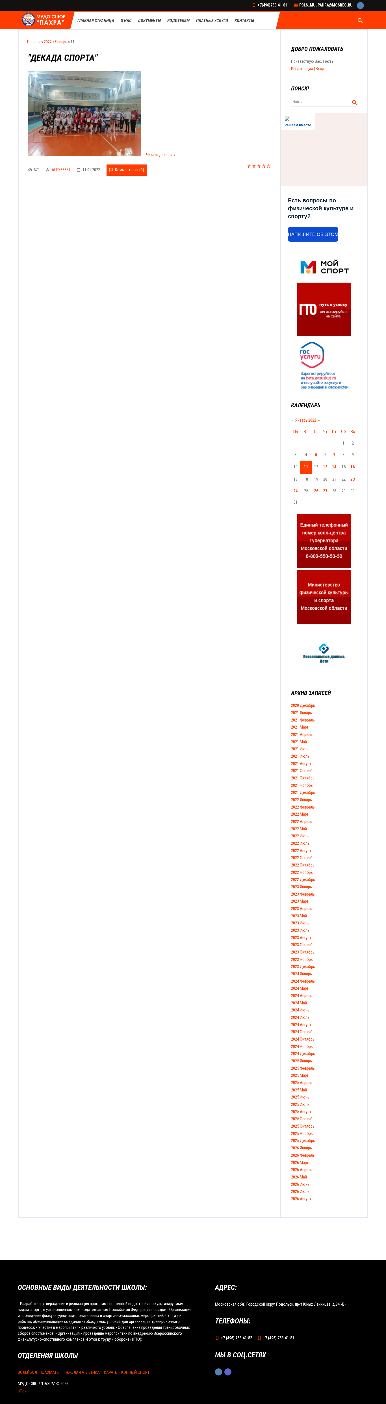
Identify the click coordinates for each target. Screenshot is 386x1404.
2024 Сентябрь (303, 1031)
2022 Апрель (301, 821)
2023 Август (301, 937)
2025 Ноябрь (302, 1133)
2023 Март (300, 901)
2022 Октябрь (303, 865)
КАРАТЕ (110, 1372)
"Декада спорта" (62, 57)
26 (316, 490)
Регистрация (302, 68)
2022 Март (300, 814)
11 (306, 466)
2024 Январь (301, 973)
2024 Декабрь (303, 1053)
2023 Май (299, 915)
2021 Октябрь (303, 778)
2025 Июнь (300, 1097)
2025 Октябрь (303, 1126)
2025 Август (301, 1111)
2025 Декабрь (303, 1140)
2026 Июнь (300, 1184)
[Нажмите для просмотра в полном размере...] (84, 154)
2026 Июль (300, 1191)
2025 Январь (301, 1060)
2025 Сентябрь (303, 1118)
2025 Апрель (301, 1082)
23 (352, 479)
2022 (48, 41)
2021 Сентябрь (303, 770)
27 (325, 490)
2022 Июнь (300, 835)
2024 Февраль (303, 981)
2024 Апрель (301, 995)
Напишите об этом (313, 234)
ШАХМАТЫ (50, 1372)
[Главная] (44, 20)
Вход (320, 68)
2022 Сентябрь (303, 857)
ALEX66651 (61, 169)
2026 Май (299, 1177)
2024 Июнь (300, 1010)
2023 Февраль (303, 894)
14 (334, 466)
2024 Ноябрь (302, 1046)
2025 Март (300, 1075)
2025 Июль (300, 1104)
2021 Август (301, 763)
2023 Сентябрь (303, 944)
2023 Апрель (301, 908)
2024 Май (299, 1003)
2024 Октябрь (303, 1039)
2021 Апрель (301, 734)
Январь (61, 41)
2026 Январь (301, 1147)
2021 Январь (301, 712)
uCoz (22, 1391)
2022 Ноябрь (302, 872)
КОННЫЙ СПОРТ (135, 1372)
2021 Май (299, 741)
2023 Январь (301, 886)
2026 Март (300, 1162)
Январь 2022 (305, 420)
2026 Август (301, 1198)
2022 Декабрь (303, 879)
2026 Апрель (301, 1169)
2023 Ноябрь (302, 959)
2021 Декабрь (303, 792)
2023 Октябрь (303, 952)
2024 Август (301, 1024)
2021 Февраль (303, 720)
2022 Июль (300, 843)
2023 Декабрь (303, 966)
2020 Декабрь (303, 705)
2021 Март (300, 727)
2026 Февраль (303, 1155)
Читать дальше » (160, 154)
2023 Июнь (300, 923)
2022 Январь (301, 799)
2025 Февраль (303, 1068)
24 (295, 490)
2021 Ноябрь (302, 785)
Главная (33, 41)
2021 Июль (300, 756)
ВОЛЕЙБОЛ (27, 1372)
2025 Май (299, 1090)
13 (325, 466)
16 (352, 466)
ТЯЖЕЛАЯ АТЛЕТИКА (82, 1372)
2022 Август (301, 850)
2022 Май (299, 828)
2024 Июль (300, 1017)
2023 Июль (300, 930)
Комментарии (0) (129, 169)
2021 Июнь (300, 748)
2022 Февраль (303, 807)
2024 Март (300, 988)
